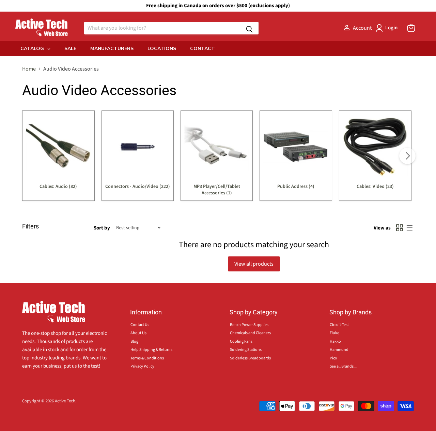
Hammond (339, 350)
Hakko (335, 341)
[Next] (407, 156)
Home (29, 69)
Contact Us (139, 325)
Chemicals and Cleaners (250, 333)
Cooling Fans (241, 341)
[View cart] (411, 27)
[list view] (409, 228)
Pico (333, 358)
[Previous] (28, 156)
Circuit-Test (339, 325)
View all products (254, 264)
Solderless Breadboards (250, 358)
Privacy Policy (142, 366)
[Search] (249, 28)
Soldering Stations (246, 350)
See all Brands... (343, 366)
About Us (138, 333)
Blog (134, 341)
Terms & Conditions (147, 358)
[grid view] (399, 228)
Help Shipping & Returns (151, 350)
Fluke (334, 333)
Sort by (102, 228)
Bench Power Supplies (249, 325)
